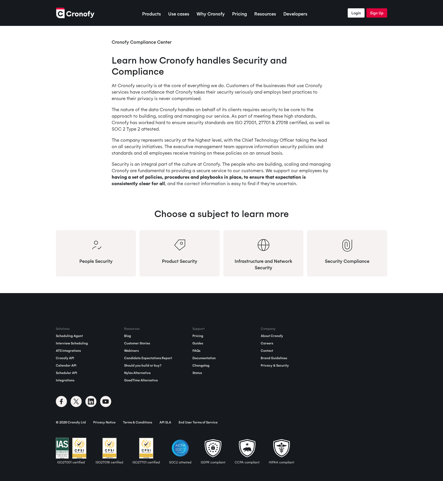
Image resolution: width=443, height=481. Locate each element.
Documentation (204, 358)
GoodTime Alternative (141, 380)
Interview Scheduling (72, 343)
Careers (267, 343)
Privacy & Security (275, 365)
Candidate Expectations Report (148, 358)
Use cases (178, 13)
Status (197, 373)
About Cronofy (272, 336)
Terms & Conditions (137, 422)
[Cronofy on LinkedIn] (90, 401)
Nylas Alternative (137, 373)
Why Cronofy (211, 13)
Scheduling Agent (69, 336)
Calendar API (66, 365)
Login (356, 13)
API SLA (165, 422)
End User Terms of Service (198, 422)
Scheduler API (66, 373)
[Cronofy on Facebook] (61, 401)
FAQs (196, 350)
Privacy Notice (104, 422)
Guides (197, 343)
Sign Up (376, 13)
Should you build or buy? (142, 365)
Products (151, 13)
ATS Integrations (68, 350)
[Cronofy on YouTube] (105, 401)
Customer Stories (137, 343)
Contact (267, 350)
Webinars (131, 350)
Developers (295, 13)
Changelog (201, 365)
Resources (265, 13)
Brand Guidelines (274, 358)
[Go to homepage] (75, 12)
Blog (127, 336)
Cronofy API (65, 358)
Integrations (65, 380)
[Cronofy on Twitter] (76, 401)
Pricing (239, 13)
